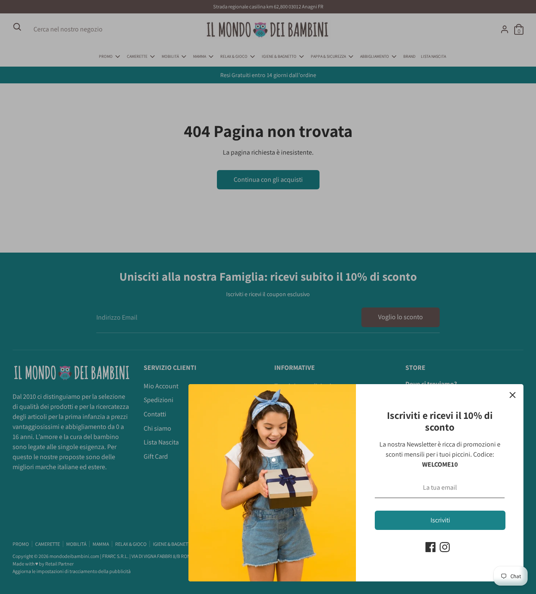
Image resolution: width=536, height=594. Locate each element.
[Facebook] (430, 547)
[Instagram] (445, 547)
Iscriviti (440, 520)
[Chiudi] (512, 395)
